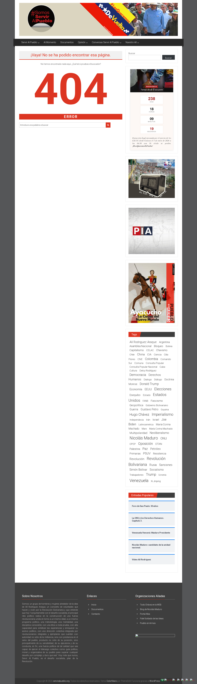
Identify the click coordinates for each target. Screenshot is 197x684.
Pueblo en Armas (148, 623)
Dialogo (148, 379)
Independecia (137, 419)
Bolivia (169, 346)
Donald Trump (149, 384)
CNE (140, 359)
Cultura (133, 370)
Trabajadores (136, 474)
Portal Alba (145, 614)
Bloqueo (158, 346)
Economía (136, 389)
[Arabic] (162, 680)
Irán (148, 419)
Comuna (138, 363)
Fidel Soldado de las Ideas (152, 618)
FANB (145, 401)
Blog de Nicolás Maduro (151, 609)
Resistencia (159, 453)
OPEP (133, 443)
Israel (156, 419)
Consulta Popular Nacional (143, 367)
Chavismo (161, 350)
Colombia (151, 359)
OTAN (158, 443)
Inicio (93, 605)
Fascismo (157, 400)
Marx (144, 428)
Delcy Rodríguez (147, 370)
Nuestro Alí (131, 42)
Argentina (164, 342)
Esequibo (135, 395)
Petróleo (155, 449)
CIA (149, 354)
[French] (179, 680)
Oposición (145, 444)
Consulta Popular (155, 363)
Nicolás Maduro (144, 438)
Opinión (81, 42)
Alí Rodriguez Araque (143, 342)
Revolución (137, 459)
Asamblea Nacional (140, 346)
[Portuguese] (183, 680)
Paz (145, 449)
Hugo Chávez (139, 415)
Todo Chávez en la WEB (150, 605)
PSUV (147, 453)
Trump (151, 474)
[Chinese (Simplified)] (168, 680)
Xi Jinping (156, 481)
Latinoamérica (146, 424)
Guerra (134, 409)
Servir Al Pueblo (29, 42)
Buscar (131, 53)
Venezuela (139, 480)
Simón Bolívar (138, 469)
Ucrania (162, 474)
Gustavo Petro (149, 409)
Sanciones (165, 465)
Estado (147, 395)
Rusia (153, 465)
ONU (163, 438)
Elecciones (162, 389)
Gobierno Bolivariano (157, 405)
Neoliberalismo (159, 433)
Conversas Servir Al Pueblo (105, 42)
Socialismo (157, 469)
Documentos (67, 42)
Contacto (95, 614)
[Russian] (188, 680)
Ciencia (158, 354)
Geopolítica (136, 405)
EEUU (148, 389)
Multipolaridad (138, 433)
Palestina (135, 448)
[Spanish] (192, 680)
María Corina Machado (161, 428)
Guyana (165, 409)
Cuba (162, 366)
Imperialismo (162, 414)
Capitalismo (137, 350)
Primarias (135, 453)
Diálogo (158, 379)
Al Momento (50, 42)
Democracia (138, 375)
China (141, 354)
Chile (132, 354)
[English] (174, 680)
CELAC (150, 350)
